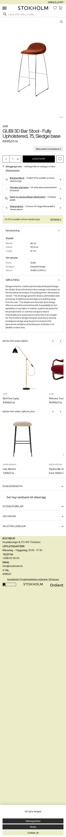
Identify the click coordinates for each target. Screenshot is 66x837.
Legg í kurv (38, 159)
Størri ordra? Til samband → (48, 149)
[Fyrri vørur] (53, 341)
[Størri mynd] (33, 69)
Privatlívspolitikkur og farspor (34, 579)
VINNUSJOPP (55, 2)
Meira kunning (12, 170)
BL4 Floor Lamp (11, 398)
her (44, 497)
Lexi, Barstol (9, 469)
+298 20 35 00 (11, 558)
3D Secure (54, 579)
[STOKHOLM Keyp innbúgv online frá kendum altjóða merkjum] (34, 8)
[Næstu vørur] (60, 341)
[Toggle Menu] (4, 8)
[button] (59, 159)
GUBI (5, 126)
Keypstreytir (13, 579)
